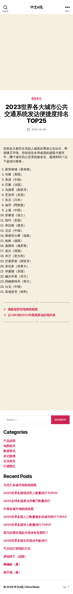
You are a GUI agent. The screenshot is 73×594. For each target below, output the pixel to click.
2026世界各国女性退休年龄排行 (25, 540)
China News (32, 587)
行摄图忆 (9, 466)
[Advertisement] (36, 52)
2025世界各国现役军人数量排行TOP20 (30, 493)
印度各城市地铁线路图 (18, 509)
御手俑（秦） (12, 572)
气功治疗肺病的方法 (17, 548)
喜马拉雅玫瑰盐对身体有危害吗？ (26, 532)
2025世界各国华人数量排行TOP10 (27, 524)
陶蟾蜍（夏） (12, 564)
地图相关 (9, 446)
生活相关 (9, 461)
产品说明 (9, 441)
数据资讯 (36, 98)
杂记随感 (9, 456)
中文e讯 (36, 7)
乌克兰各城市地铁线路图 (19, 485)
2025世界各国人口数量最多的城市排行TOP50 (35, 517)
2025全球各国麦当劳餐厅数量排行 (26, 501)
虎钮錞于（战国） (15, 556)
